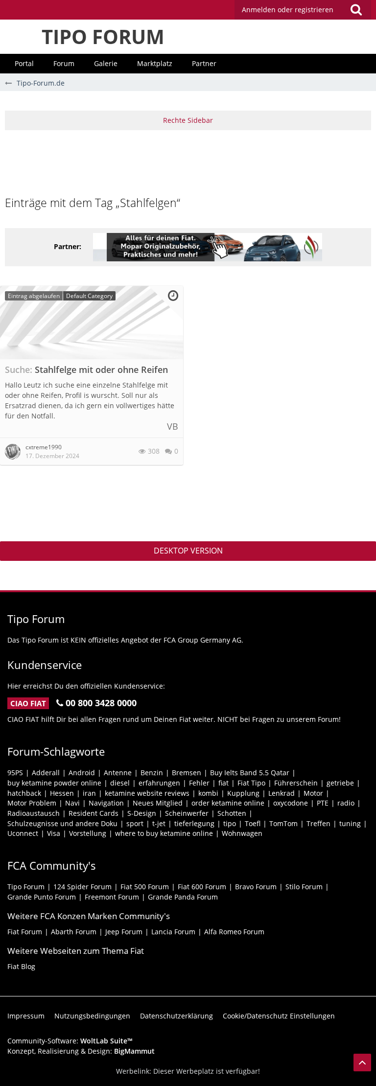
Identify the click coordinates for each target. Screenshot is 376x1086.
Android (82, 772)
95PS (15, 772)
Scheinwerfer (187, 813)
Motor (313, 793)
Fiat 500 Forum (144, 886)
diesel (120, 782)
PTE (323, 803)
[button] (303, 10)
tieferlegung (194, 823)
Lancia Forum (173, 931)
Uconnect (22, 833)
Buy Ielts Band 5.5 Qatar (249, 772)
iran (89, 793)
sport (134, 823)
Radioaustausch (33, 813)
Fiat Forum (24, 931)
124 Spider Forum (82, 886)
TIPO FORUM (103, 36)
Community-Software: (70, 1040)
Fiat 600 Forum (202, 886)
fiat (223, 782)
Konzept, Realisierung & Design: (81, 1051)
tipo (229, 823)
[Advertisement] (188, 162)
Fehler (199, 782)
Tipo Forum (26, 886)
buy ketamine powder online (54, 782)
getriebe (340, 782)
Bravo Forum (256, 886)
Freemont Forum (112, 896)
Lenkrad (281, 793)
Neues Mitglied (158, 803)
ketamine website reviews (147, 793)
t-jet (158, 823)
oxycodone (290, 803)
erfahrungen (159, 782)
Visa (53, 833)
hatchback (24, 793)
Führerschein (296, 782)
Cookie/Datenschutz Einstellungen (279, 1015)
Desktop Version (188, 550)
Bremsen (186, 772)
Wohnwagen (242, 833)
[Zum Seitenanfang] (362, 1062)
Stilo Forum (304, 886)
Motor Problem (31, 803)
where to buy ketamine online (164, 833)
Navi (72, 803)
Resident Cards (93, 813)
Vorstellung (87, 833)
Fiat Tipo (251, 782)
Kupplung (243, 793)
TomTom (283, 823)
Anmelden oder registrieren (287, 9)
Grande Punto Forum (41, 896)
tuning (350, 823)
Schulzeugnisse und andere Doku (62, 823)
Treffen (318, 823)
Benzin (152, 772)
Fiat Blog (21, 966)
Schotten (231, 813)
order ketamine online (227, 803)
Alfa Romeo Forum (234, 931)
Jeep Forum (123, 931)
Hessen (62, 793)
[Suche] (356, 10)
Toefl (252, 823)
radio (345, 803)
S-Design (141, 813)
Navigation (106, 803)
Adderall (46, 772)
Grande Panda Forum (183, 896)
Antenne (118, 772)
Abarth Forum (73, 931)
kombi (208, 793)
